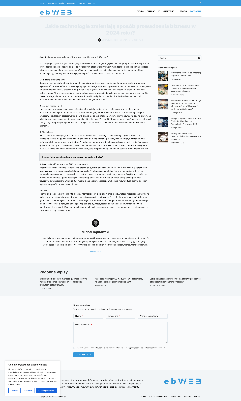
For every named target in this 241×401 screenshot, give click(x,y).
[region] (32, 378)
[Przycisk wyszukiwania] (199, 58)
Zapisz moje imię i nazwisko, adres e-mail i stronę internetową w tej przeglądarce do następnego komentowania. (121, 348)
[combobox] (177, 57)
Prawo (183, 11)
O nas (42, 3)
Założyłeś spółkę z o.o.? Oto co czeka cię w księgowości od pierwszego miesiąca (185, 88)
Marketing (168, 11)
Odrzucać (28, 390)
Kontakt (91, 3)
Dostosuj (14, 390)
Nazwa (79, 316)
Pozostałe (195, 11)
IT (159, 11)
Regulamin (71, 3)
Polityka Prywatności (55, 3)
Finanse (151, 11)
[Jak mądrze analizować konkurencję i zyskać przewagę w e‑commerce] (163, 137)
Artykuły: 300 (95, 251)
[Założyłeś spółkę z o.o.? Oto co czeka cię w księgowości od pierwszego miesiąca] (163, 89)
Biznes (140, 11)
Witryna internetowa (149, 316)
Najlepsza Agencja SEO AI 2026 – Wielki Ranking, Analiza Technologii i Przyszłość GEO (186, 121)
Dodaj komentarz (83, 324)
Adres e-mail (114, 316)
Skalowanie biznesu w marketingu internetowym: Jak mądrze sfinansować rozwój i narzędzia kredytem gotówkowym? (64, 281)
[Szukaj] (200, 3)
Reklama (82, 3)
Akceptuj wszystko (46, 390)
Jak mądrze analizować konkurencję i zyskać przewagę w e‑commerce (186, 136)
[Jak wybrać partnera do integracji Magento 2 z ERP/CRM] (163, 76)
